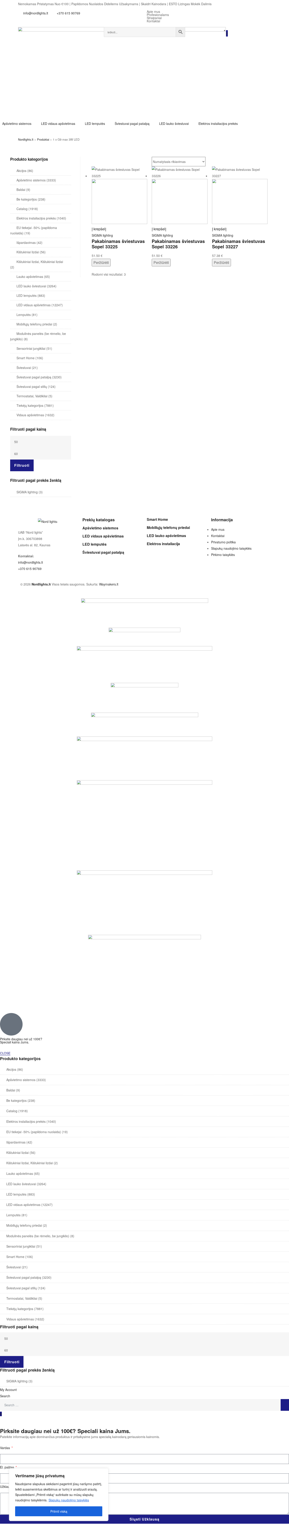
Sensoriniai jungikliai (30, 348)
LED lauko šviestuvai (31, 286)
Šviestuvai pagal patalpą (33, 377)
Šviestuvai (23, 367)
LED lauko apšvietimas (166, 535)
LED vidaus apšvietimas (33, 305)
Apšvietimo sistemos (31, 180)
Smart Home (25, 358)
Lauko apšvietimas (29, 276)
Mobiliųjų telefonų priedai (34, 324)
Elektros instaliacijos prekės (36, 218)
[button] (19, 123)
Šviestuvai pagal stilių (31, 386)
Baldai (20, 189)
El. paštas (7, 1467)
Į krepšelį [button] (99, 228)
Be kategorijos (26, 199)
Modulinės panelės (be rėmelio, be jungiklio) (37, 1236)
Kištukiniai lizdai (27, 252)
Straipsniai (154, 18)
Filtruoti (21, 465)
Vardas (5, 1447)
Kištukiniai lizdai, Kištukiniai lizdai (39, 261)
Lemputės (23, 314)
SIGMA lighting (102, 235)
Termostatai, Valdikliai (31, 396)
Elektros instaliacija (163, 543)
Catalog (22, 208)
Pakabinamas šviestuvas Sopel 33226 (178, 244)
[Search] (285, 1405)
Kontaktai (153, 21)
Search (5, 1396)
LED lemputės (26, 295)
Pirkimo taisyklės (223, 554)
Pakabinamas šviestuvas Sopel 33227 (238, 244)
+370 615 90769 (30, 568)
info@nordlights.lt (30, 562)
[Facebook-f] (195, 45)
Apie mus (153, 11)
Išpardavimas (26, 242)
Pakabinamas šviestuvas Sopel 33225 (118, 244)
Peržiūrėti (101, 262)
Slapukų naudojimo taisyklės (69, 1500)
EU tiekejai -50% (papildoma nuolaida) (33, 1132)
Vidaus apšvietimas (30, 415)
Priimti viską (58, 1511)
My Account (8, 1389)
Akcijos (21, 170)
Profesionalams (158, 14)
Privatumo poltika (223, 542)
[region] (58, 1494)
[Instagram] (207, 45)
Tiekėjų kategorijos (29, 405)
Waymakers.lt (108, 584)
